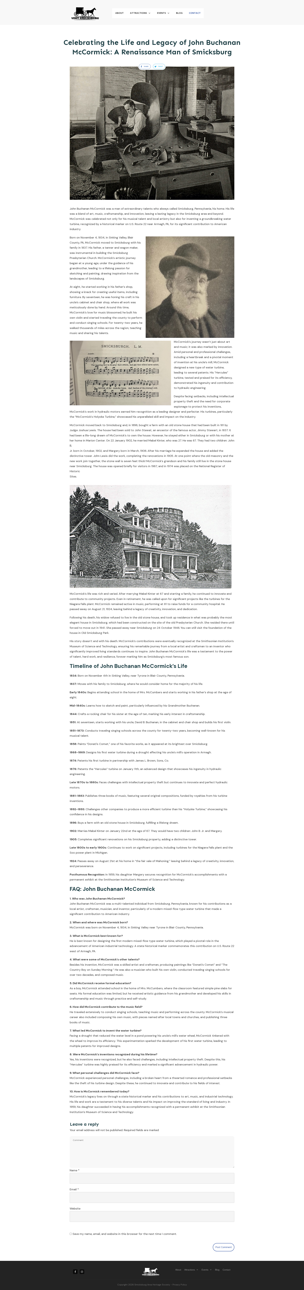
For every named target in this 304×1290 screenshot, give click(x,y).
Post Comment (223, 1247)
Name (74, 1170)
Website (75, 1208)
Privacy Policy (180, 1284)
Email (74, 1189)
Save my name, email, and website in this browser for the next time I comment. (125, 1234)
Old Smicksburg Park (95, 633)
